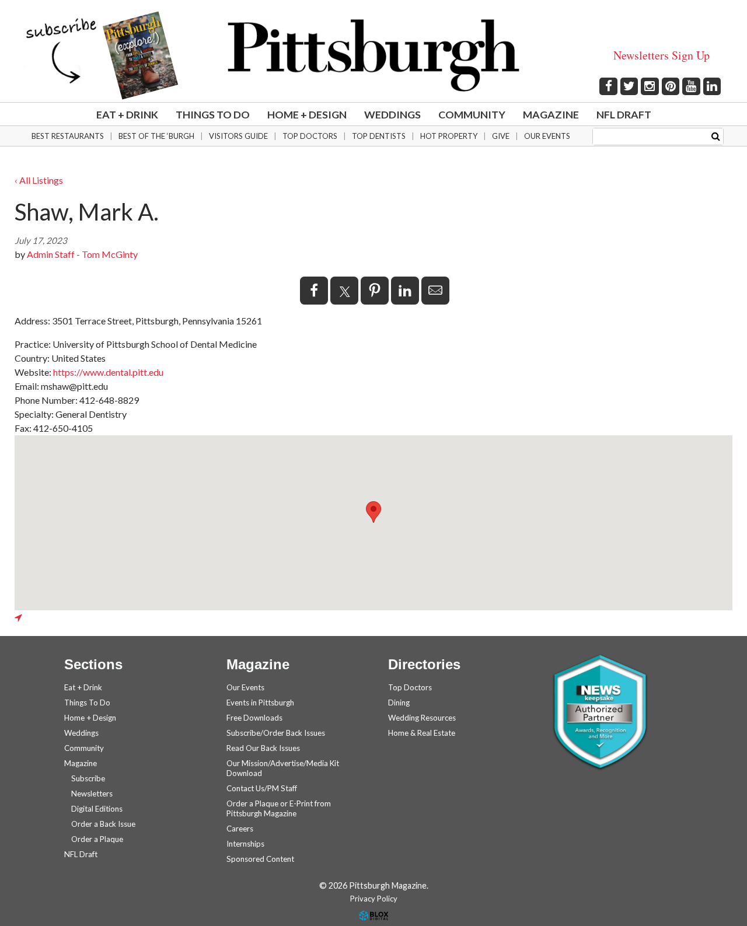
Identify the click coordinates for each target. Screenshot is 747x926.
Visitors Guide (238, 136)
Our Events (547, 136)
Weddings (392, 114)
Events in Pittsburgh (260, 702)
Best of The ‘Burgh (156, 136)
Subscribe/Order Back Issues (275, 733)
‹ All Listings (39, 180)
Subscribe (88, 778)
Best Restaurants (68, 136)
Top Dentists (379, 136)
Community (471, 114)
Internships (245, 843)
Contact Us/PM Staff (261, 788)
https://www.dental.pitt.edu (108, 372)
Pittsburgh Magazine (373, 55)
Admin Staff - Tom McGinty (82, 254)
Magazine (551, 114)
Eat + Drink (127, 114)
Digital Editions (97, 808)
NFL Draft (623, 114)
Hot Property (448, 136)
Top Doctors (309, 136)
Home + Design (307, 114)
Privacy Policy (373, 898)
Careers (239, 828)
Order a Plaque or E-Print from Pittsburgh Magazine (278, 808)
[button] (373, 512)
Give (500, 136)
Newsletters (92, 793)
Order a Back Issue (103, 824)
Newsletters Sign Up (661, 55)
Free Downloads (254, 717)
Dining (399, 702)
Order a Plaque (97, 839)
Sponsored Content (260, 859)
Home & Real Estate (421, 733)
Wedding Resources (422, 717)
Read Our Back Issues (263, 748)
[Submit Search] (715, 135)
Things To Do (213, 114)
